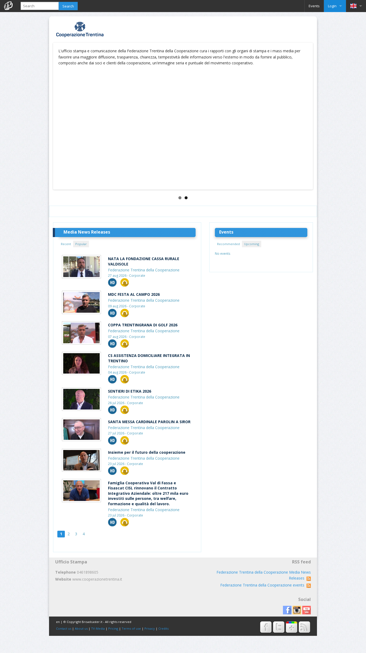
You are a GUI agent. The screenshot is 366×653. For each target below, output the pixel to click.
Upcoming (251, 244)
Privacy (149, 628)
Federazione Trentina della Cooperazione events (263, 585)
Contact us (63, 628)
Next (320, 119)
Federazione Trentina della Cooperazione (144, 269)
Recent (66, 244)
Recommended (228, 244)
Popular (81, 244)
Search (68, 6)
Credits (163, 628)
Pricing (113, 628)
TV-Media (98, 628)
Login (332, 5)
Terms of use (131, 628)
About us (81, 628)
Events (314, 5)
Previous (46, 119)
